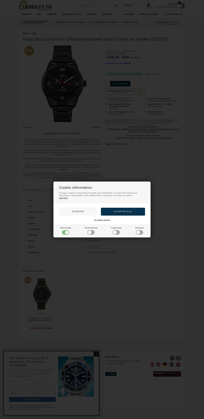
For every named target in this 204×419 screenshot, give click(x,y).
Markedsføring (91, 228)
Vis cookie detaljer (102, 220)
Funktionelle (116, 228)
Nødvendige (65, 228)
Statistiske (139, 228)
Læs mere (63, 198)
